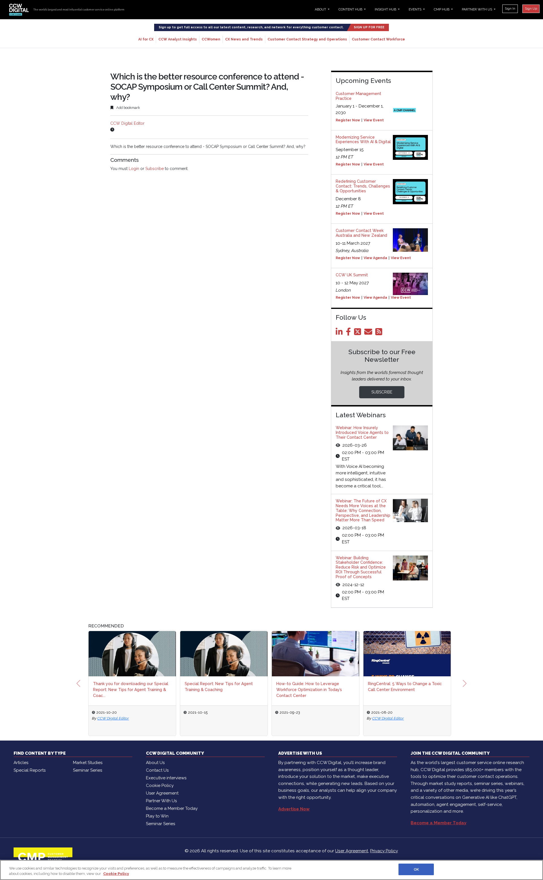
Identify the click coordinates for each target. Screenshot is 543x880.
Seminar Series (87, 770)
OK (416, 869)
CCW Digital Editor (127, 123)
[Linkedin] (340, 333)
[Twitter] (358, 333)
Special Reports (30, 770)
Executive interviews (166, 777)
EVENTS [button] (415, 9)
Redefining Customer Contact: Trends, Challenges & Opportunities (363, 186)
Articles (21, 762)
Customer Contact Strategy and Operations (307, 39)
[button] (78, 683)
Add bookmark (127, 108)
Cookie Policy (160, 785)
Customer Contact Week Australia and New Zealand (361, 233)
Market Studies (87, 762)
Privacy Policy (384, 850)
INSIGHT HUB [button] (386, 9)
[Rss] (379, 333)
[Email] (369, 333)
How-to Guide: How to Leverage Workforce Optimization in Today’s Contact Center (309, 689)
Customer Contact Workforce (378, 39)
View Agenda (375, 258)
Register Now (348, 120)
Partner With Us (161, 800)
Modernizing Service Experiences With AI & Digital (363, 139)
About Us (155, 762)
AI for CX (146, 39)
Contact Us (157, 770)
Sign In (510, 8)
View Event (374, 120)
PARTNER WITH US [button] (477, 9)
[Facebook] (349, 333)
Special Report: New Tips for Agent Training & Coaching (219, 686)
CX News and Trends (244, 39)
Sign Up (531, 8)
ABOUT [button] (321, 9)
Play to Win (157, 816)
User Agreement (162, 793)
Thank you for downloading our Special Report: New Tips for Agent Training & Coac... (130, 689)
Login (134, 168)
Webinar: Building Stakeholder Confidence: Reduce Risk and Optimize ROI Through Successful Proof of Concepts (361, 567)
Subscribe (154, 168)
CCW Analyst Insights (177, 39)
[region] (271, 870)
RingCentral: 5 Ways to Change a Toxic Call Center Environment (405, 686)
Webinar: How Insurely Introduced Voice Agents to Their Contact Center (362, 432)
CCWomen (211, 39)
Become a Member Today (172, 808)
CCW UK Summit (352, 275)
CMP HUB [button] (442, 9)
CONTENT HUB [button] (351, 9)
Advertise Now (294, 809)
